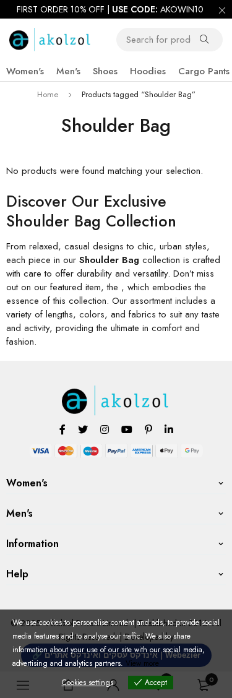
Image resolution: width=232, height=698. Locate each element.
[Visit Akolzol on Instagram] (104, 429)
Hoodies (148, 71)
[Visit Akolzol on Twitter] (83, 429)
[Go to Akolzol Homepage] (116, 392)
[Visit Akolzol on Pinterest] (148, 429)
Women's (25, 71)
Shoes (105, 71)
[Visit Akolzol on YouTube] (126, 429)
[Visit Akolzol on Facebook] (62, 429)
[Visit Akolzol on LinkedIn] (169, 429)
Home (47, 94)
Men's (68, 71)
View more (142, 663)
